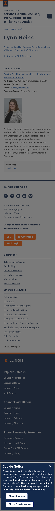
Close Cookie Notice (20, 504)
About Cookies (17, 496)
